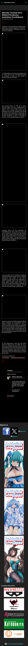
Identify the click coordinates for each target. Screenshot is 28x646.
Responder (10, 396)
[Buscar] (26, 2)
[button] (3, 22)
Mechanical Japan (9, 2)
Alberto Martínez (17, 377)
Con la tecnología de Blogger (15, 644)
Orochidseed (5, 357)
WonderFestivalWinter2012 (18, 357)
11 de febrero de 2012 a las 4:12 (15, 371)
